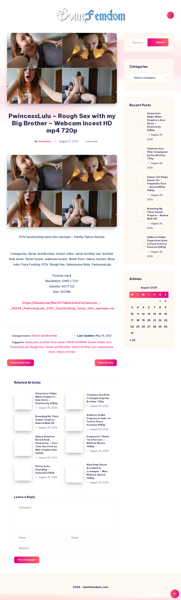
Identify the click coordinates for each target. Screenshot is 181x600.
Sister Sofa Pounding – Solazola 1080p (45, 469)
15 (160, 314)
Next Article (106, 362)
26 (143, 326)
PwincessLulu (19, 347)
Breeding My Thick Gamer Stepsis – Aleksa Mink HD (47, 419)
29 (160, 326)
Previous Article (20, 362)
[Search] (170, 15)
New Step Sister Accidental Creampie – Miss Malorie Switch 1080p (97, 471)
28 (154, 326)
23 (165, 320)
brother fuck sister (53, 342)
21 (154, 320)
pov (109, 342)
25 (137, 326)
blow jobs (31, 342)
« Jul (132, 340)
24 (132, 326)
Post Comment (27, 559)
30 (165, 326)
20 (149, 320)
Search (160, 42)
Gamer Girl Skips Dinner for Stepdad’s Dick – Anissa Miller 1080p (157, 184)
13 (149, 314)
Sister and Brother (44, 335)
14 (154, 314)
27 (149, 326)
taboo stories (66, 351)
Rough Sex (37, 347)
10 (132, 314)
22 (160, 320)
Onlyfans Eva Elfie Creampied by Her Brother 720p (98, 398)
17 (132, 320)
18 (137, 320)
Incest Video (96, 342)
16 (165, 314)
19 (143, 320)
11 (138, 314)
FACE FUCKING (77, 342)
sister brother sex (84, 347)
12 (143, 314)
